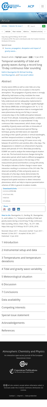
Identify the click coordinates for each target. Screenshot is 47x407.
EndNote (7, 201)
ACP (31, 6)
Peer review (17, 32)
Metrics (26, 32)
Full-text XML (8, 194)
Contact (12, 396)
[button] (28, 26)
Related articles (37, 32)
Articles (4, 26)
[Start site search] (43, 26)
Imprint (20, 396)
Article (7, 32)
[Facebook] (13, 209)
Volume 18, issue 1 (16, 26)
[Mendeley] (4, 209)
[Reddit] (9, 209)
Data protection (31, 396)
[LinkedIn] (18, 209)
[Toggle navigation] (42, 6)
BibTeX (6, 198)
